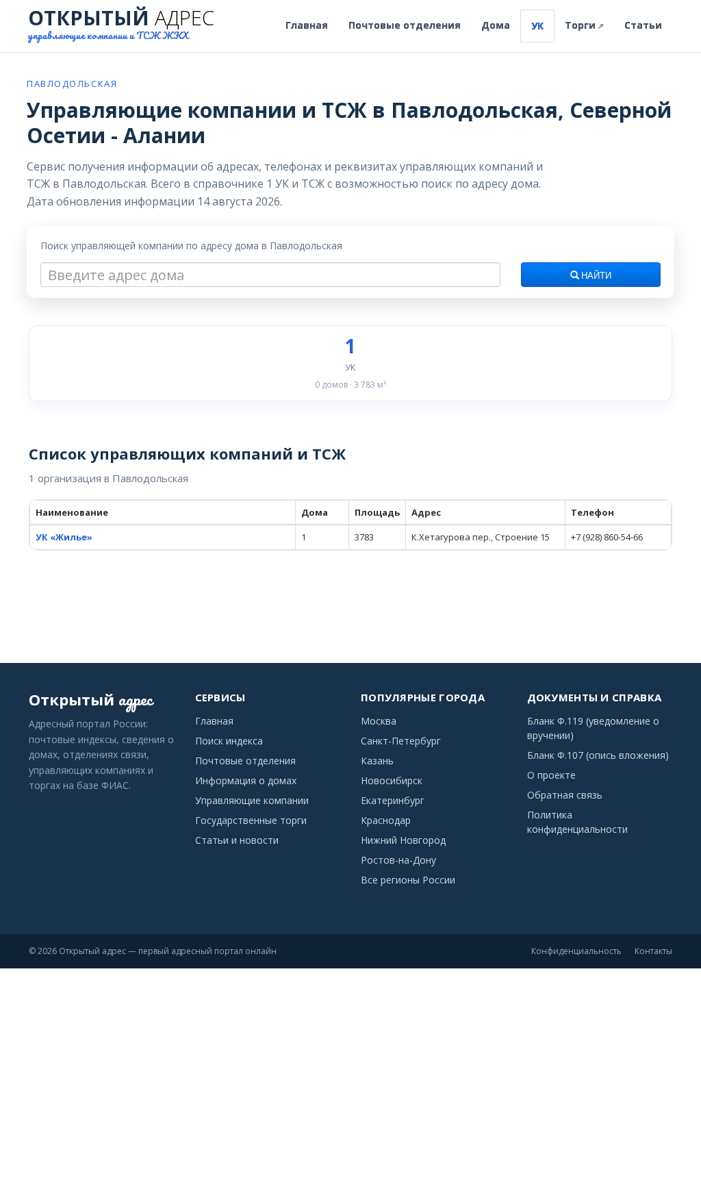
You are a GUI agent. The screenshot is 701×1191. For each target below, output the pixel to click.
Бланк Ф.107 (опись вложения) (598, 755)
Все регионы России (408, 879)
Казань (377, 760)
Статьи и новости (237, 840)
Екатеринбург (392, 800)
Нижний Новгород (403, 840)
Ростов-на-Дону (398, 859)
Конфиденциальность (576, 951)
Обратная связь (564, 794)
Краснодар (386, 820)
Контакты (653, 951)
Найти (595, 276)
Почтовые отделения (404, 25)
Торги (584, 25)
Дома (495, 25)
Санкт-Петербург (401, 740)
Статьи (643, 25)
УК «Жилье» (64, 537)
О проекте (551, 774)
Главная (306, 25)
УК (537, 25)
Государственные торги (251, 820)
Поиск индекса (229, 740)
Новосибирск (391, 780)
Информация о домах (245, 780)
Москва (378, 720)
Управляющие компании (252, 800)
